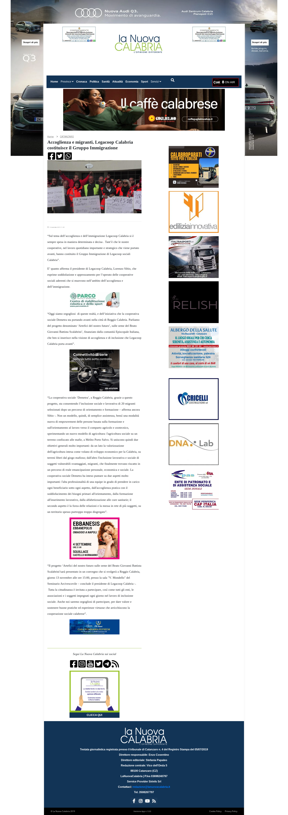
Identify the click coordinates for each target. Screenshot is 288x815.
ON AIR (229, 82)
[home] (139, 42)
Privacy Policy (231, 811)
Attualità (117, 81)
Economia (132, 81)
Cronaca (81, 81)
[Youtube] (147, 801)
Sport (144, 81)
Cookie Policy (215, 811)
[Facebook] (134, 801)
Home (54, 81)
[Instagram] (140, 801)
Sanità (106, 81)
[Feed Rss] (154, 801)
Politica (94, 81)
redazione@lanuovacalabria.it (151, 786)
